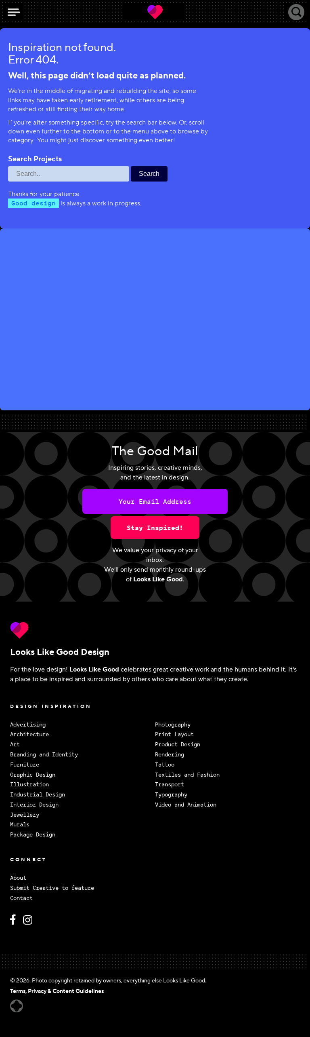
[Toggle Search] (296, 12)
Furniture (24, 764)
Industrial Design (37, 794)
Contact (21, 898)
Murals (19, 824)
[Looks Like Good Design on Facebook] (14, 923)
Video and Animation (185, 804)
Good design (33, 203)
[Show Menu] (14, 12)
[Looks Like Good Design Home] (155, 12)
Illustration (29, 784)
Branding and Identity (44, 754)
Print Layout (174, 734)
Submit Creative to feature (52, 888)
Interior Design (34, 804)
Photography (173, 724)
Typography (171, 794)
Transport (169, 784)
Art (15, 744)
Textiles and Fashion (187, 774)
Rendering (169, 754)
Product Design (177, 744)
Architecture (29, 734)
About (18, 877)
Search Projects (35, 159)
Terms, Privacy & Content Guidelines (57, 991)
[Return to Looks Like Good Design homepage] (155, 630)
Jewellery (24, 814)
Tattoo (164, 764)
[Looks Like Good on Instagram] (29, 923)
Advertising (28, 724)
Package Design (32, 834)
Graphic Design (32, 774)
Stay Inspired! (155, 527)
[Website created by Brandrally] (16, 1006)
